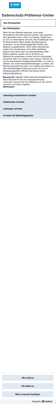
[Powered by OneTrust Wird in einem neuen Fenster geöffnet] (43, 402)
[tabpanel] (28, 59)
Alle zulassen (28, 378)
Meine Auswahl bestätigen (27, 394)
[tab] (28, 23)
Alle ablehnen (28, 386)
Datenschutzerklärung (12, 73)
